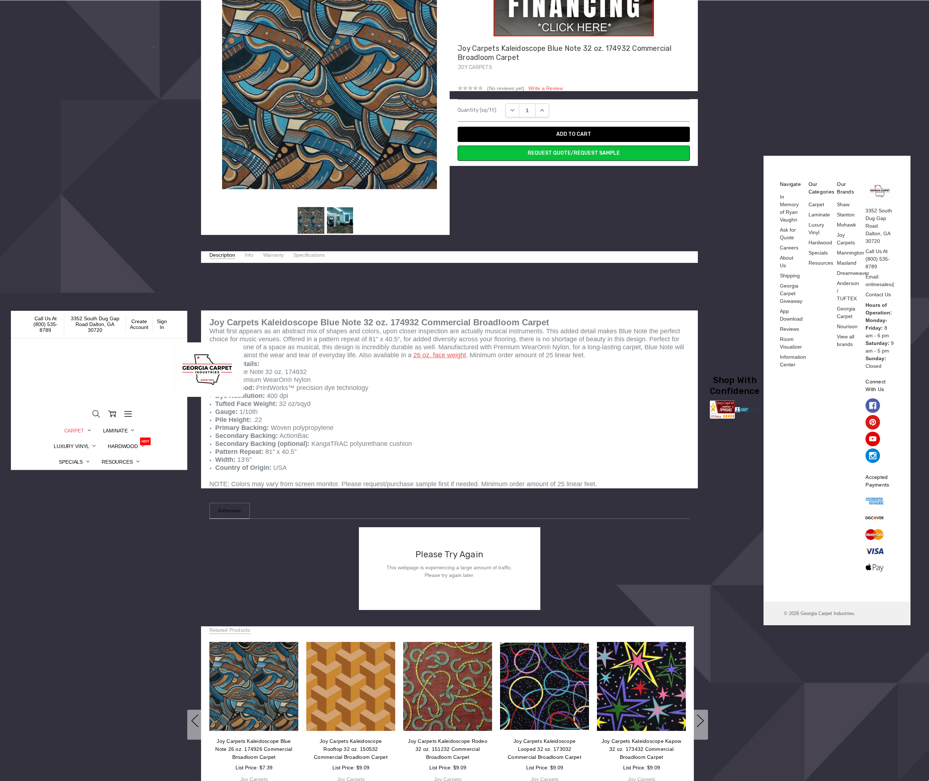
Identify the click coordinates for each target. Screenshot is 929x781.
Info (249, 255)
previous (194, 724)
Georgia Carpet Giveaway (791, 293)
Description (222, 255)
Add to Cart (253, 715)
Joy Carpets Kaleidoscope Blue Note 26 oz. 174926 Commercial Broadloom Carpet (253, 749)
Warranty (273, 255)
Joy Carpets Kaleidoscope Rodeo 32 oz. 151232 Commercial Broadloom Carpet (447, 749)
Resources (118, 462)
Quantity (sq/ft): (477, 110)
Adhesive (229, 510)
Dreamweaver (853, 273)
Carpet (75, 431)
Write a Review (545, 88)
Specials (71, 462)
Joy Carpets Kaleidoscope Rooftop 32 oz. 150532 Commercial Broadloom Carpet (351, 749)
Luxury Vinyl (72, 446)
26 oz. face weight (439, 355)
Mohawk (846, 225)
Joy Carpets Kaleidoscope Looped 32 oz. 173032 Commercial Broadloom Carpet (544, 749)
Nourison (847, 326)
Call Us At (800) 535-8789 (45, 324)
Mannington (850, 253)
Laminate (116, 431)
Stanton (846, 214)
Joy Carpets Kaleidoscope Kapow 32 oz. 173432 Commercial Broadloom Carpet (641, 749)
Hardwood (123, 446)
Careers (789, 248)
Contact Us (878, 294)
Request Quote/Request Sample (574, 153)
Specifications (309, 255)
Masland (846, 263)
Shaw (843, 204)
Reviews (789, 329)
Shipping (790, 275)
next (700, 724)
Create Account (139, 324)
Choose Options (350, 715)
